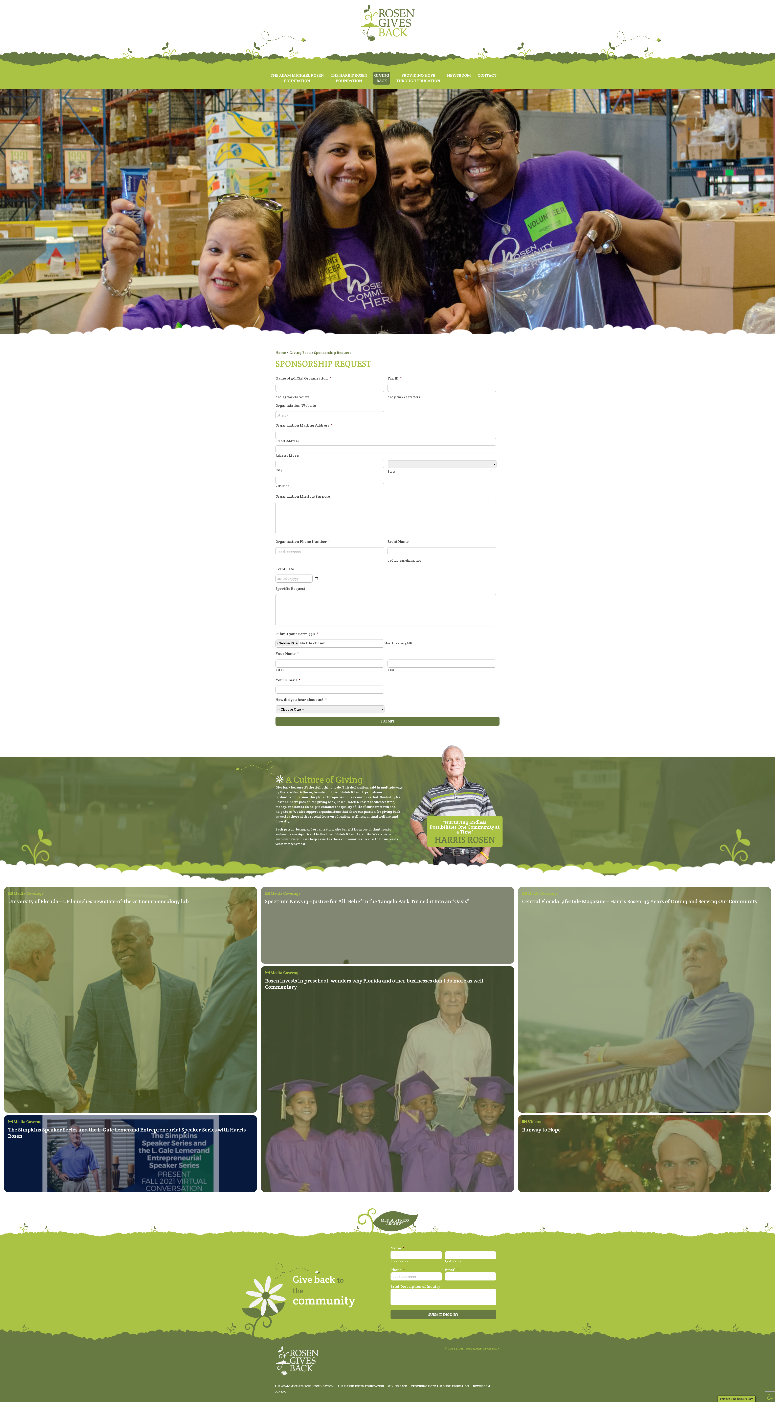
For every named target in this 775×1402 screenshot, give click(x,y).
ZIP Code (282, 486)
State (392, 471)
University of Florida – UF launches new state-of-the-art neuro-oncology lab (98, 901)
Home (280, 352)
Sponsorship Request (332, 352)
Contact (487, 75)
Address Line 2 (287, 455)
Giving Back (300, 352)
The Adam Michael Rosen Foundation (303, 1386)
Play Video (535, 1140)
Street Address (287, 441)
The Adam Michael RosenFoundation (297, 78)
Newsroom (459, 75)
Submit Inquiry (443, 1314)
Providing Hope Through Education (440, 1386)
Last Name (453, 1261)
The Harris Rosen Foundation (360, 1386)
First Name (399, 1261)
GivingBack (381, 78)
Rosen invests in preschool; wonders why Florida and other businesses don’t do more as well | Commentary (375, 983)
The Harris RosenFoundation (349, 78)
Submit (388, 721)
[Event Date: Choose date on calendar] (316, 579)
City (279, 470)
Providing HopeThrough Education (418, 78)
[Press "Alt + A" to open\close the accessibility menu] (770, 1396)
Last (391, 670)
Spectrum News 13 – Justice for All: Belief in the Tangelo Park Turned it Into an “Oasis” (367, 901)
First (280, 670)
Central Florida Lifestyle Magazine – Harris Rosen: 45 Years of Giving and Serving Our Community (640, 901)
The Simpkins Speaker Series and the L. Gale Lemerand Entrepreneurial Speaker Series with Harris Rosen (127, 1132)
